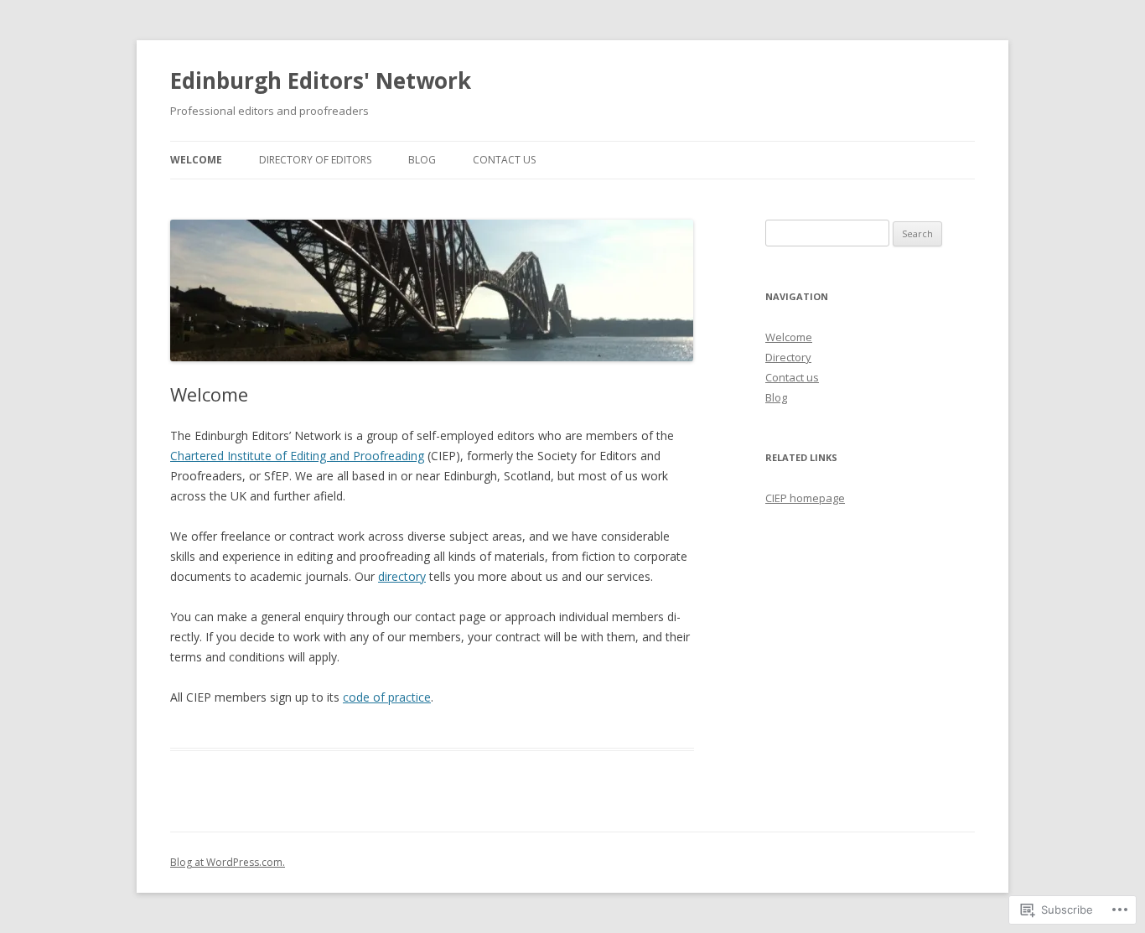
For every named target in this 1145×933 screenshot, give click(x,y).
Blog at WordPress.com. (227, 862)
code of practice (387, 697)
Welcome (196, 160)
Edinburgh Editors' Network (320, 80)
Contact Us (504, 160)
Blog (422, 160)
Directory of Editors (315, 160)
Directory (788, 357)
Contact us (792, 377)
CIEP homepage (805, 497)
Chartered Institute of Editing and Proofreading (297, 456)
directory (402, 576)
